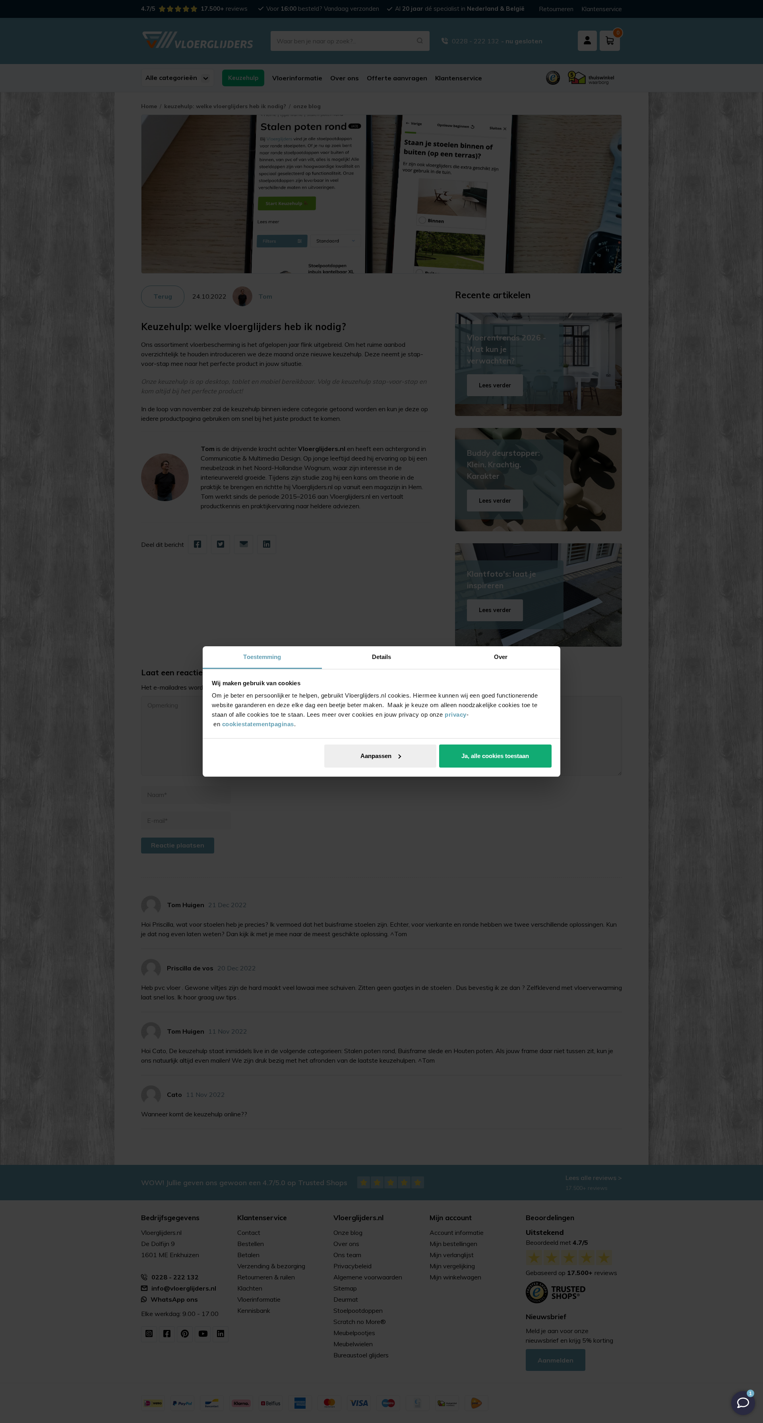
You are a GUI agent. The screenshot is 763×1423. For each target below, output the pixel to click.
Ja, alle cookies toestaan (495, 755)
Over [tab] (500, 656)
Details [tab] (381, 656)
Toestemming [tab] (262, 656)
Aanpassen (375, 755)
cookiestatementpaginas (258, 724)
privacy (456, 714)
